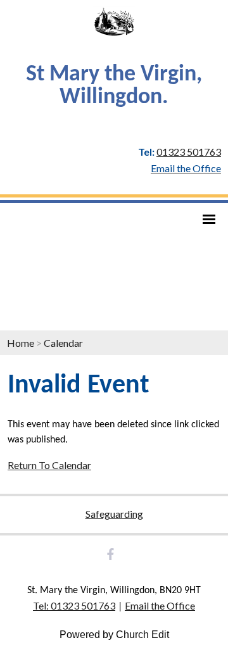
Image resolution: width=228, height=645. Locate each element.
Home (20, 343)
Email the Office (160, 605)
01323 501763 (188, 152)
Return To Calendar (49, 465)
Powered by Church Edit (114, 634)
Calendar (63, 343)
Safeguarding (114, 514)
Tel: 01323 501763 (74, 605)
